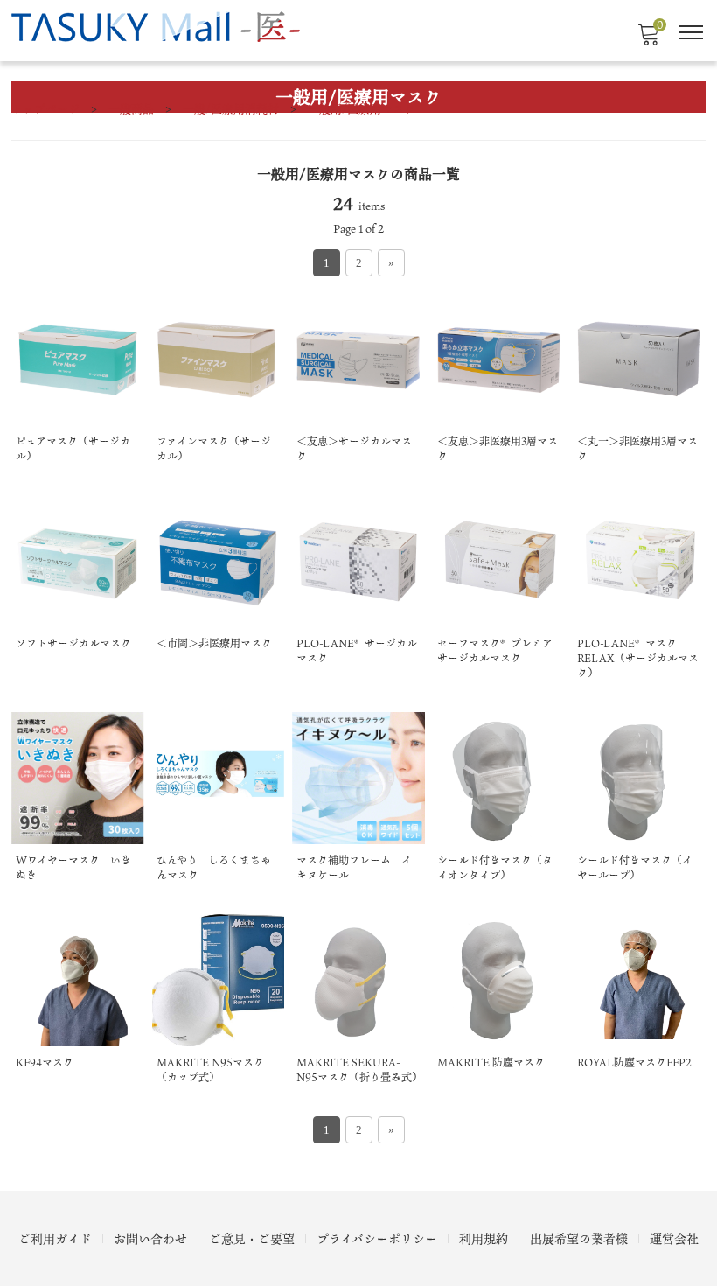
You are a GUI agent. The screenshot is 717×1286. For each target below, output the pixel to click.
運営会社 (674, 1238)
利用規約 (483, 1238)
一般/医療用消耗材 (231, 108)
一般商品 (131, 108)
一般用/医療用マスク (361, 108)
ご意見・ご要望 (252, 1238)
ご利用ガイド (55, 1238)
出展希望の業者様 (579, 1238)
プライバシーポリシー (377, 1238)
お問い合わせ (150, 1238)
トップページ (45, 108)
